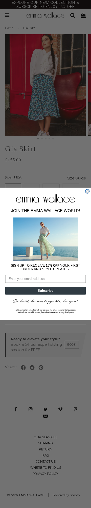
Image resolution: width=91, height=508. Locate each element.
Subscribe (45, 291)
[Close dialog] (87, 191)
